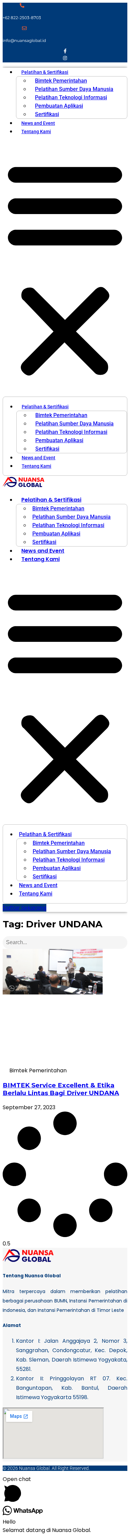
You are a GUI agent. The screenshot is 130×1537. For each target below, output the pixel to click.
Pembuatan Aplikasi (59, 106)
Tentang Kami (36, 131)
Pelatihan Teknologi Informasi (71, 97)
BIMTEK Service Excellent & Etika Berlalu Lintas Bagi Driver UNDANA (61, 1089)
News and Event (38, 123)
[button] (65, 269)
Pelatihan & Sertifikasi (44, 72)
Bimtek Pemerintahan (61, 81)
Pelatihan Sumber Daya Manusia (74, 89)
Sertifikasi (47, 114)
